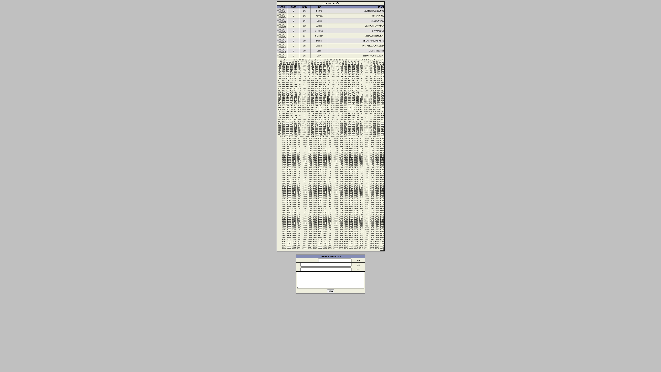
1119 (341, 149)
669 (304, 109)
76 (367, 64)
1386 (304, 175)
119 (320, 66)
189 (353, 72)
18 (337, 60)
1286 (304, 165)
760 (357, 118)
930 (299, 130)
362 (283, 85)
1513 (372, 190)
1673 (372, 206)
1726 (304, 211)
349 (337, 85)
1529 (289, 190)
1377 (351, 175)
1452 (377, 184)
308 (291, 80)
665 (320, 109)
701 (279, 111)
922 (332, 130)
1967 (299, 235)
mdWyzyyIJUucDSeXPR (373, 56)
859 (378, 126)
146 (316, 68)
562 (316, 101)
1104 (315, 147)
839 (353, 124)
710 (349, 113)
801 (295, 120)
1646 (304, 202)
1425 (310, 180)
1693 (372, 209)
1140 (335, 151)
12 (355, 60)
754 (382, 118)
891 (353, 128)
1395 (361, 178)
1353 (372, 173)
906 (291, 128)
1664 (315, 204)
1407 (299, 178)
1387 (299, 175)
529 (345, 99)
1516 (356, 190)
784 (366, 120)
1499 (341, 188)
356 (308, 85)
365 (378, 87)
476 (349, 95)
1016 (356, 138)
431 (320, 91)
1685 (310, 206)
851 (304, 124)
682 (357, 111)
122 (308, 66)
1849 (289, 223)
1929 (289, 231)
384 (299, 87)
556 (341, 101)
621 (287, 105)
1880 (335, 227)
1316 (356, 169)
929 (304, 130)
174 (308, 70)
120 (316, 66)
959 (287, 132)
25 (315, 60)
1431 (382, 182)
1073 (372, 144)
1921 (330, 231)
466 (283, 93)
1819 (341, 221)
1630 (284, 200)
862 (366, 126)
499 (361, 97)
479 (337, 95)
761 (353, 118)
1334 (366, 171)
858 (382, 126)
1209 (289, 157)
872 (324, 126)
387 (287, 87)
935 (279, 130)
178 (291, 70)
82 (349, 64)
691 (320, 111)
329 (312, 82)
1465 (310, 184)
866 (349, 126)
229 (295, 74)
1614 (366, 200)
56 (324, 62)
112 (349, 66)
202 (299, 72)
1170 (284, 153)
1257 (351, 163)
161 (361, 70)
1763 (320, 215)
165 (345, 70)
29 (303, 60)
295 (345, 80)
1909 (289, 229)
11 (359, 60)
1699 (341, 209)
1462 (325, 184)
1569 (289, 194)
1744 (315, 213)
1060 (335, 142)
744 (316, 116)
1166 (304, 153)
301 (320, 80)
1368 (294, 173)
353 (320, 85)
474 (357, 95)
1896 (356, 229)
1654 (366, 204)
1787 (299, 217)
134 (366, 68)
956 (299, 132)
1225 (310, 159)
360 (291, 85)
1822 (325, 221)
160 (366, 70)
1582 (325, 196)
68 (287, 62)
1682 (325, 206)
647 (287, 107)
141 (337, 68)
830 (283, 122)
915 (361, 130)
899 (320, 128)
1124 (315, 149)
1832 (377, 223)
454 (332, 93)
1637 (351, 202)
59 (315, 62)
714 (332, 113)
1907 (299, 229)
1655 (361, 204)
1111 (382, 149)
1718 (346, 211)
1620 (335, 200)
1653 (372, 204)
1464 (315, 184)
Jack (319, 51)
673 (287, 109)
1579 (341, 196)
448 (357, 93)
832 (382, 124)
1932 (377, 233)
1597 (351, 198)
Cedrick (319, 46)
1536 (356, 192)
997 (345, 136)
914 (366, 130)
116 (332, 66)
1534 (366, 192)
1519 (341, 190)
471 (370, 95)
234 (382, 76)
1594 (366, 198)
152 (291, 68)
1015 (361, 138)
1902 (325, 229)
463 (295, 93)
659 (345, 109)
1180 (335, 155)
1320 (335, 169)
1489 (289, 186)
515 (295, 97)
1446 (304, 182)
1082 (325, 144)
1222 (325, 159)
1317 (351, 169)
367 (370, 87)
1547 (299, 192)
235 (378, 76)
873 (320, 126)
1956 (356, 235)
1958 (346, 235)
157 (378, 70)
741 (328, 116)
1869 (289, 225)
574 (374, 103)
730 (374, 116)
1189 (289, 155)
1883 (320, 227)
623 (279, 105)
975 (328, 134)
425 (345, 91)
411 (295, 89)
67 (290, 62)
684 (349, 111)
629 (361, 107)
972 (341, 134)
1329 (289, 169)
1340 (335, 171)
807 (378, 122)
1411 (382, 180)
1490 (284, 186)
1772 (377, 217)
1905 (310, 229)
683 (353, 111)
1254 (366, 163)
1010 (281, 136)
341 (370, 85)
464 (291, 93)
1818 (346, 221)
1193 (372, 157)
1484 (315, 186)
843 (337, 124)
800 (299, 120)
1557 (351, 194)
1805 (310, 219)
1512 (377, 190)
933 (287, 130)
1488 (294, 186)
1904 (315, 229)
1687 (299, 206)
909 (279, 128)
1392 (377, 178)
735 (353, 116)
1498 (346, 188)
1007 (296, 136)
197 (320, 72)
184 (374, 72)
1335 (361, 171)
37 (383, 62)
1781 (330, 217)
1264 (315, 163)
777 (287, 118)
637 (328, 107)
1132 (377, 151)
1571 (382, 196)
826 (299, 122)
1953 (372, 235)
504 (341, 97)
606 (349, 105)
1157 (351, 153)
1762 (325, 215)
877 (304, 126)
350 (332, 85)
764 (341, 118)
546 (382, 101)
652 (374, 109)
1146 (304, 151)
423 (353, 91)
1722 (325, 211)
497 (370, 97)
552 (357, 101)
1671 (382, 206)
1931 (382, 233)
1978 (346, 237)
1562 (325, 194)
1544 (315, 192)
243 (345, 76)
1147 (299, 151)
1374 (366, 175)
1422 (325, 180)
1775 (361, 217)
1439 (341, 182)
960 (283, 132)
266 (357, 78)
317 (361, 82)
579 (353, 103)
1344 (315, 171)
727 (279, 113)
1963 (320, 235)
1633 (372, 202)
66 (293, 62)
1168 (294, 153)
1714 (366, 211)
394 (366, 89)
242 (349, 76)
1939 (341, 233)
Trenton (319, 41)
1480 (335, 186)
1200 (335, 157)
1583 (320, 196)
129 (279, 66)
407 (312, 89)
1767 (299, 215)
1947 (299, 233)
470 (374, 95)
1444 (315, 182)
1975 (361, 237)
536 (316, 99)
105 (378, 66)
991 (370, 136)
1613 (372, 200)
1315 (361, 169)
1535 (361, 192)
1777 (351, 217)
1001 (327, 136)
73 (377, 64)
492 (283, 95)
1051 (382, 142)
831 (279, 122)
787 (353, 120)
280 (299, 78)
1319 (341, 169)
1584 (315, 196)
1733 (372, 213)
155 (279, 68)
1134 (366, 151)
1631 (382, 202)
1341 (330, 171)
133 (370, 68)
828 (291, 122)
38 (380, 62)
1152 (377, 153)
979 (312, 134)
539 (304, 99)
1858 (346, 225)
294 (349, 80)
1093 (372, 147)
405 (320, 89)
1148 (294, 151)
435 (304, 91)
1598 (346, 198)
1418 (346, 180)
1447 (299, 182)
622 (283, 105)
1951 (382, 235)
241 (353, 76)
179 (287, 70)
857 (279, 124)
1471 (382, 186)
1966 (304, 235)
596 (283, 103)
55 (327, 62)
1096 (356, 147)
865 (353, 126)
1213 (372, 159)
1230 (284, 159)
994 (357, 136)
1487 (299, 186)
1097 (351, 147)
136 (357, 68)
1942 (325, 233)
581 (345, 103)
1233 (372, 161)
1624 (315, 200)
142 (332, 68)
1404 (315, 178)
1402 (325, 178)
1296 (356, 167)
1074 (366, 144)
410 (299, 89)
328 (316, 82)
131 (378, 68)
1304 (315, 167)
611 (328, 105)
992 (366, 136)
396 (357, 89)
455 (328, 93)
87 (333, 64)
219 (337, 74)
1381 (330, 175)
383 (304, 87)
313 (378, 82)
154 (283, 68)
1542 (325, 192)
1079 (341, 144)
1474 (366, 186)
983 (295, 134)
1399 (341, 178)
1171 (382, 155)
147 (312, 68)
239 (361, 76)
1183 (320, 155)
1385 (310, 175)
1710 (284, 209)
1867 (299, 225)
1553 (372, 194)
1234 (366, 161)
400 (341, 89)
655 (361, 109)
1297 (351, 167)
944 (349, 132)
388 (283, 87)
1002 (322, 136)
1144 (315, 151)
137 (353, 68)
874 (316, 126)
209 (378, 74)
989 (378, 136)
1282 (325, 165)
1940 (335, 233)
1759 (341, 215)
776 (291, 118)
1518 (346, 190)
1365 (310, 173)
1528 (294, 190)
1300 (335, 167)
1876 (356, 227)
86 (336, 64)
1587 (299, 196)
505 (337, 97)
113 (345, 66)
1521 (330, 190)
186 (366, 72)
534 (324, 99)
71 (383, 64)
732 (366, 116)
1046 (304, 140)
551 (361, 101)
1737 (351, 213)
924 (324, 130)
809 (370, 122)
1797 (351, 219)
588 (316, 103)
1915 (361, 231)
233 (279, 74)
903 (304, 128)
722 (299, 113)
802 (291, 120)
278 (308, 78)
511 (312, 97)
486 (308, 95)
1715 (361, 211)
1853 (372, 225)
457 (320, 93)
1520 (335, 190)
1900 (335, 229)
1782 (325, 217)
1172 (377, 155)
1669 (289, 204)
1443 (320, 182)
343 (361, 85)
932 (291, 130)
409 (304, 89)
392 (374, 89)
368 (366, 87)
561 (320, 101)
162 (357, 70)
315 (370, 82)
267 (353, 78)
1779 (341, 217)
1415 (361, 180)
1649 (289, 202)
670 (299, 109)
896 (332, 128)
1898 (346, 229)
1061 (330, 142)
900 (316, 128)
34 (287, 60)
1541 (330, 192)
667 (312, 109)
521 (378, 99)
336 (283, 82)
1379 (341, 175)
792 (332, 120)
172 (316, 70)
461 (304, 93)
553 (353, 101)
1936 (356, 233)
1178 (346, 155)
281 (295, 78)
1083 (320, 144)
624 (382, 107)
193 (337, 72)
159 (370, 70)
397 (353, 89)
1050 (284, 140)
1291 (382, 167)
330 (308, 82)
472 (366, 95)
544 (283, 99)
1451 (382, 184)
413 (287, 89)
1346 (304, 171)
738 (341, 116)
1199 (341, 157)
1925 (310, 231)
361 (287, 85)
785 (361, 120)
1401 (330, 178)
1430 (284, 180)
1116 (356, 149)
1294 (366, 167)
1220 (335, 159)
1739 (341, 213)
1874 (366, 227)
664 (324, 109)
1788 (294, 217)
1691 (382, 209)
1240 (335, 161)
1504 (315, 188)
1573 (372, 196)
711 (345, 113)
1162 (325, 153)
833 (378, 124)
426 (341, 91)
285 (279, 78)
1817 (351, 221)
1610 (284, 198)
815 (345, 122)
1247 (299, 161)
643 (304, 107)
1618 (346, 200)
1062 (325, 142)
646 (291, 107)
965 (370, 134)
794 (324, 120)
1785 (310, 217)
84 (343, 64)
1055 (361, 142)
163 (353, 70)
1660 (335, 204)
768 (324, 118)
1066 (304, 142)
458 (316, 93)
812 (357, 122)
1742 (325, 213)
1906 (304, 229)
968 (357, 134)
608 (341, 105)
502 (349, 97)
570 (283, 101)
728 (382, 116)
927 (312, 130)
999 (337, 136)
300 (324, 80)
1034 (366, 140)
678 (374, 111)
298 (332, 80)
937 (378, 132)
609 (337, 105)
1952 (377, 235)
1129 (289, 149)
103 (280, 64)
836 (366, 124)
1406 (304, 178)
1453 (372, 184)
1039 (341, 140)
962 (382, 134)
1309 (289, 167)
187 (361, 72)
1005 (307, 136)
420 (366, 91)
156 (382, 70)
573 (378, 103)
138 (349, 68)
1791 (382, 219)
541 (295, 99)
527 (353, 99)
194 (332, 72)
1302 (325, 167)
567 (295, 101)
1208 (294, 157)
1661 (330, 204)
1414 (366, 180)
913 (370, 130)
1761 (330, 215)
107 (370, 66)
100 (292, 64)
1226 (304, 159)
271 (337, 78)
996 (349, 136)
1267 (299, 163)
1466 (304, 184)
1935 (361, 233)
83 (346, 64)
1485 (310, 186)
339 (378, 85)
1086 (304, 144)
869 (337, 126)
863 (361, 126)
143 (328, 68)
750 (291, 116)
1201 (330, 157)
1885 (310, 227)
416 (382, 91)
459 (312, 93)
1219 (341, 159)
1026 (304, 138)
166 (341, 70)
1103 (320, 147)
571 (279, 101)
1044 (315, 140)
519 (279, 97)
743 (320, 116)
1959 (341, 235)
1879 (341, 227)
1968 (294, 235)
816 (341, 122)
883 (279, 126)
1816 (356, 221)
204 (291, 72)
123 (304, 66)
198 (316, 72)
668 (308, 109)
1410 (284, 178)
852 (299, 124)
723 (295, 113)
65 (296, 62)
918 (349, 130)
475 (353, 95)
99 (296, 64)
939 (370, 132)
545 (279, 99)
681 (361, 111)
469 (378, 95)
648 (283, 107)
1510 (284, 188)
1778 (346, 217)
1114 (366, 149)
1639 (341, 202)
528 (349, 99)
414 (283, 89)
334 (291, 82)
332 (299, 82)
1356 (356, 173)
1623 (320, 200)
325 (328, 82)
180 (283, 70)
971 (345, 134)
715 (328, 113)
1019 (341, 138)
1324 (315, 169)
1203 (320, 157)
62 (306, 62)
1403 (320, 178)
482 (324, 95)
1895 (361, 229)
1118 (346, 149)
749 (295, 116)
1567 (299, 194)
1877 (351, 227)
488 (299, 95)
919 (345, 130)
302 (316, 80)
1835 (361, 223)
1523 (320, 190)
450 (349, 93)
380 (316, 87)
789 (345, 120)
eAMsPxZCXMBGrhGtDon (373, 46)
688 (332, 111)
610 (332, 105)
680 (366, 111)
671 (295, 109)
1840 (335, 223)
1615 (361, 200)
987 (279, 134)
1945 (310, 233)
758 (366, 118)
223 (320, 74)
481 (328, 95)
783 (370, 120)
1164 (315, 153)
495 (378, 97)
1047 (299, 140)
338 (382, 85)
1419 (341, 180)
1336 (356, 171)
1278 (346, 165)
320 (349, 82)
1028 (294, 138)
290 (366, 80)
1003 (317, 136)
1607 (299, 198)
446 (366, 93)
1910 (284, 229)
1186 (304, 155)
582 (341, 103)
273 (328, 78)
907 (287, 128)
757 (370, 118)
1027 (299, 138)
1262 (325, 163)
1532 (377, 192)
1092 (377, 147)
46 (355, 62)
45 (358, 62)
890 (357, 128)
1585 (310, 196)
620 (291, 105)
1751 (382, 215)
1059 (341, 142)
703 (378, 113)
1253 (372, 163)
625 (378, 107)
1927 (299, 231)
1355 (361, 173)
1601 (330, 198)
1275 (361, 165)
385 (295, 87)
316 (366, 82)
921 (337, 130)
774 (299, 118)
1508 (294, 188)
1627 (299, 200)
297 (337, 80)
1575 (361, 196)
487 (304, 95)
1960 (335, 235)
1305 (310, 167)
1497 (351, 188)
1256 (356, 163)
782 (374, 120)
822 (316, 122)
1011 (382, 138)
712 (341, 113)
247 (328, 76)
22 (324, 60)
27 (309, 60)
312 (382, 82)
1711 (382, 211)
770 (316, 118)
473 (361, 95)
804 (283, 120)
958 (291, 132)
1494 (366, 188)
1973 (372, 237)
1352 (377, 173)
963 (378, 134)
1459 (341, 184)
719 (312, 113)
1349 (289, 171)
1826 (304, 221)
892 (349, 128)
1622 (325, 200)
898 (324, 128)
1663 (320, 204)
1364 (315, 173)
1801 (330, 219)
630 (357, 107)
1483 (320, 186)
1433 (372, 182)
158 (374, 70)
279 (304, 78)
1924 (315, 231)
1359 (341, 173)
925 (320, 130)
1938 (346, 233)
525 (361, 99)
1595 (361, 198)
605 (353, 105)
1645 (310, 202)
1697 (351, 209)
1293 (372, 167)
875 (312, 126)
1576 (356, 196)
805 (279, 120)
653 (370, 109)
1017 (351, 138)
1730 (284, 211)
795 (320, 120)
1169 (289, 153)
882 (283, 126)
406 (316, 89)
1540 (335, 192)
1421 (330, 180)
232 (283, 74)
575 (370, 103)
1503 (320, 188)
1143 (320, 151)
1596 (356, 198)
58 (318, 62)
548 (374, 101)
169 (328, 70)
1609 (289, 198)
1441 (330, 182)
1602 (325, 198)
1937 (351, 233)
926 (316, 130)
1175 (361, 155)
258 (283, 76)
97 (302, 64)
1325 (310, 169)
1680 (335, 206)
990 (374, 136)
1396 (356, 178)
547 (378, 101)
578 (357, 103)
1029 (289, 138)
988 (382, 136)
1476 (356, 186)
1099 (341, 147)
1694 (366, 209)
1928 (294, 231)
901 (312, 128)
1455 (361, 184)
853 (295, 124)
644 (299, 107)
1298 (346, 167)
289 (370, 80)
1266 (304, 163)
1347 (299, 171)
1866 (304, 225)
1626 (304, 200)
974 (332, 134)
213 (361, 74)
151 (295, 68)
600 (374, 105)
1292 (377, 167)
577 (361, 103)
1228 (294, 159)
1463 (320, 184)
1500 (335, 188)
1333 (372, 171)
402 (332, 89)
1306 (304, 167)
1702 (325, 209)
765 (337, 118)
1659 (341, 204)
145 (320, 68)
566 (299, 101)
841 (345, 124)
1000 (332, 136)
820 (324, 122)
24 (318, 60)
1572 (377, 196)
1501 (330, 188)
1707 (299, 209)
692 (316, 111)
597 (279, 103)
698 (291, 111)
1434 (366, 182)
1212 (377, 159)
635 (337, 107)
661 (337, 109)
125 (295, 66)
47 (352, 62)
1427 (299, 180)
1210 (284, 157)
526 (357, 99)
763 (345, 118)
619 (295, 105)
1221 (330, 159)
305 (304, 80)
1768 (294, 215)
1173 (372, 155)
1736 (356, 213)
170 (324, 70)
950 (324, 132)
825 (304, 122)
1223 (320, 159)
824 (308, 122)
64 (299, 62)
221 (328, 74)
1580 (335, 196)
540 (299, 99)
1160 (335, 153)
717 (320, 113)
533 (328, 99)
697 (295, 111)
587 (320, 103)
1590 (284, 196)
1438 (346, 182)
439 (287, 91)
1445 (310, 182)
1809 (289, 219)
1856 (356, 225)
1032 (377, 140)
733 (361, 116)
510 (316, 97)
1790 (284, 217)
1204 (315, 157)
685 (345, 111)
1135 (361, 151)
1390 (284, 175)
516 (291, 97)
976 (324, 134)
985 (287, 134)
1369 (289, 173)
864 (357, 126)
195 (328, 72)
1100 (335, 147)
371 (353, 87)
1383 (320, 175)
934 (283, 130)
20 (331, 60)
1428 (294, 180)
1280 (335, 165)
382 (308, 87)
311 (279, 80)
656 (357, 109)
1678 (346, 206)
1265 (310, 163)
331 (304, 82)
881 (287, 126)
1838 (346, 223)
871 (328, 126)
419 (370, 91)
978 (316, 134)
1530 (284, 190)
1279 (341, 165)
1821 (330, 221)
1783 (320, 217)
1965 (310, 235)
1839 (341, 223)
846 (324, 124)
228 (299, 74)
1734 (366, 213)
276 (316, 78)
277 (312, 78)
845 (328, 124)
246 (332, 76)
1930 (284, 231)
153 (287, 68)
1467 (299, 184)
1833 (372, 223)
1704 (315, 209)
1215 (361, 159)
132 (374, 68)
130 (382, 68)
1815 (361, 221)
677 (378, 111)
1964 (315, 235)
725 (287, 113)
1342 (325, 171)
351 (328, 85)
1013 (372, 138)
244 (341, 76)
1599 (341, 198)
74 (374, 64)
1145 (310, 151)
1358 (346, 173)
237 (370, 76)
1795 (361, 219)
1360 (335, 173)
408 (308, 89)
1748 (294, 213)
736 (349, 116)
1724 (315, 211)
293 (353, 80)
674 (283, 109)
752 (283, 116)
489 (295, 95)
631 (353, 107)
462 (299, 93)
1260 (335, 163)
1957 (351, 235)
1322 (325, 169)
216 (349, 74)
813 (353, 122)
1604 (315, 198)
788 (349, 120)
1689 (289, 206)
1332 (377, 171)
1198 (346, 157)
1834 (366, 223)
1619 (341, 200)
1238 (346, 161)
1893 (372, 229)
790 (341, 120)
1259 (341, 163)
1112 (377, 149)
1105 (310, 147)
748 (299, 116)
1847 (299, 223)
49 (346, 62)
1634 (366, 202)
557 (337, 101)
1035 (361, 140)
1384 (315, 175)
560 (324, 101)
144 (324, 68)
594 (291, 103)
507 (328, 97)
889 (361, 128)
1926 (304, 231)
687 (337, 111)
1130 (284, 149)
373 (345, 87)
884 (382, 128)
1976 (356, 237)
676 (382, 111)
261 (378, 78)
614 (316, 105)
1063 (320, 142)
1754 (366, 215)
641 (312, 107)
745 (312, 116)
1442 (325, 182)
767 (328, 118)
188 (357, 72)
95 (309, 64)
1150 (284, 151)
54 (330, 62)
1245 (310, 161)
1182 (325, 155)
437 (295, 91)
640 (316, 107)
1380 (335, 175)
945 (345, 132)
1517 (351, 190)
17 (340, 60)
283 (287, 78)
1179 (341, 155)
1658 (346, 204)
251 (312, 76)
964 (374, 134)
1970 (284, 235)
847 (320, 124)
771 (312, 118)
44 (361, 62)
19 (334, 60)
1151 (382, 153)
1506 (304, 188)
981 (304, 134)
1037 (351, 140)
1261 (330, 163)
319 (353, 82)
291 (361, 80)
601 (370, 105)
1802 (325, 219)
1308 (294, 167)
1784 (315, 217)
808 (374, 122)
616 (308, 105)
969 (353, 134)
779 (279, 118)
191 (345, 72)
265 (361, 78)
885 (378, 128)
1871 (382, 227)
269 (345, 78)
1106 (304, 147)
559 (328, 101)
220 (332, 74)
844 (332, 124)
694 (308, 111)
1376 (356, 175)
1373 (372, 175)
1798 (346, 219)
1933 (372, 233)
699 (287, 111)
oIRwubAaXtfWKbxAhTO (373, 41)
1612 (377, 200)
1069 (289, 142)
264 (366, 78)
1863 (320, 225)
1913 (372, 231)
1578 (346, 196)
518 (283, 97)
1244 (315, 161)
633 (345, 107)
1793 (372, 219)
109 (361, 66)
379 (320, 87)
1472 (377, 186)
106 (374, 66)
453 (337, 93)
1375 (361, 175)
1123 (320, 149)
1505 (310, 188)
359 (295, 85)
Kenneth (319, 16)
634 (341, 107)
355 (312, 85)
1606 (304, 198)
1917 (351, 231)
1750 (284, 213)
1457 (351, 184)
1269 (289, 163)
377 (328, 87)
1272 (377, 165)
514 (299, 97)
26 (312, 60)
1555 (361, 194)
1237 (351, 161)
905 (295, 128)
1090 (284, 144)
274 (324, 78)
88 (330, 64)
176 (299, 70)
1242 (325, 161)
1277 (351, 165)
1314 (366, 169)
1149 (289, 151)
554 (349, 101)
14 (349, 60)
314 (374, 82)
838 (357, 124)
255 (295, 76)
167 (337, 70)
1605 (310, 198)
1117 (351, 149)
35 (284, 60)
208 (382, 74)
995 (353, 136)
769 (320, 118)
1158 (346, 153)
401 (337, 89)
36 (281, 60)
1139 (341, 151)
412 (291, 89)
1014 (366, 138)
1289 (289, 165)
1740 (335, 213)
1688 (294, 206)
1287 (299, 165)
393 (370, 89)
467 (279, 93)
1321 (330, 169)
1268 (294, 163)
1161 (330, 153)
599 (378, 105)
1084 (315, 144)
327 (320, 82)
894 (341, 128)
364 (382, 87)
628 (366, 107)
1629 (289, 200)
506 (332, 97)
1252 (377, 163)
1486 (304, 186)
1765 (310, 215)
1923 (320, 231)
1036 (356, 140)
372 (349, 87)
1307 (299, 167)
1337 (351, 171)
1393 (372, 178)
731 (370, 116)
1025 (310, 138)
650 (382, 109)
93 (315, 64)
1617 (351, 200)
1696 (356, 209)
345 (353, 85)
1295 (361, 167)
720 (308, 113)
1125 (310, 149)
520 (382, 99)
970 (349, 134)
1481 (330, 186)
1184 (315, 155)
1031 (382, 140)
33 (290, 60)
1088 (294, 144)
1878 (346, 227)
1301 (330, 167)
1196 (356, 157)
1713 (372, 211)
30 (300, 60)
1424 (315, 180)
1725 (310, 211)
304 (308, 80)
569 (287, 101)
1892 (377, 229)
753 (279, 116)
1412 (377, 180)
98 (299, 64)
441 (279, 91)
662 (332, 109)
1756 (356, 215)
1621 (330, 200)
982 (299, 134)
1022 (325, 138)
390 (382, 89)
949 (328, 132)
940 (366, 132)
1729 (289, 211)
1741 (330, 213)
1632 (377, 202)
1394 (366, 178)
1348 (294, 171)
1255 (361, 163)
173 (312, 70)
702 (382, 113)
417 (378, 91)
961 (279, 132)
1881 (330, 227)
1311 (382, 169)
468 (382, 95)
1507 (299, 188)
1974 (366, 237)
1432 (377, 182)
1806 (304, 219)
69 (284, 62)
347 (345, 85)
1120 (335, 149)
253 (304, 76)
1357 (351, 173)
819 (328, 122)
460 (308, 93)
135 (361, 68)
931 (295, 130)
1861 (330, 225)
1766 (304, 215)
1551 (382, 194)
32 (293, 60)
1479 (341, 186)
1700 (335, 209)
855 (287, 124)
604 (357, 105)
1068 (294, 142)
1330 (284, 169)
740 (332, 116)
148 (308, 68)
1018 (346, 138)
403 (328, 89)
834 (374, 124)
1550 (284, 192)
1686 (304, 206)
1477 (351, 186)
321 (345, 82)
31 (297, 60)
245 (337, 76)
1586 (304, 196)
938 (374, 132)
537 (312, 99)
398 (349, 89)
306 (299, 80)
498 (366, 97)
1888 (294, 227)
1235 (361, 161)
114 (341, 66)
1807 (299, 219)
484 (316, 95)
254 (299, 76)
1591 (382, 198)
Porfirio (319, 11)
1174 (366, 155)
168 (332, 70)
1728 (294, 211)
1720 (335, 211)
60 (312, 62)
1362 (325, 173)
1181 (330, 155)
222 (324, 74)
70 (281, 62)
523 (370, 99)
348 (341, 85)
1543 (320, 192)
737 (345, 116)
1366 (304, 173)
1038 (346, 140)
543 (287, 99)
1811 (382, 221)
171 (320, 70)
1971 (382, 237)
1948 (294, 233)
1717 (351, 211)
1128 (294, 149)
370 (357, 87)
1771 (382, 217)
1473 (372, 186)
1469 (289, 184)
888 (366, 128)
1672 (377, 206)
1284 (315, 165)
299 (328, 80)
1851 (382, 225)
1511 (382, 190)
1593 (372, 198)
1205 (310, 157)
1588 (294, 196)
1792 (377, 219)
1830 (284, 221)
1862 (325, 225)
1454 (366, 184)
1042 (325, 140)
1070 (284, 142)
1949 (289, 233)
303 (312, 80)
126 (291, 66)
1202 (325, 157)
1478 (346, 186)
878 (299, 126)
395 (361, 89)
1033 (372, 140)
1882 (325, 227)
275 (320, 78)
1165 (310, 153)
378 (324, 87)
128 (283, 66)
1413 (372, 180)
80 (355, 64)
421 (361, 91)
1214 (366, 159)
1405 (310, 178)
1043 (320, 140)
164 (349, 70)
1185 (310, 155)
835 (370, 124)
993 (361, 136)
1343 (320, 171)
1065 (310, 142)
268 (349, 78)
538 (308, 99)
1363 (320, 173)
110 (357, 66)
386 (291, 87)
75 (371, 64)
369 (361, 87)
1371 (382, 175)
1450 (284, 182)
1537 (351, 192)
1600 (335, 198)
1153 (372, 153)
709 (353, 113)
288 (374, 80)
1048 (294, 140)
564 (308, 101)
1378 (346, 175)
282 (291, 78)
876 (308, 126)
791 (337, 120)
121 (312, 66)
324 (332, 82)
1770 (284, 215)
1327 (299, 169)
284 (283, 78)
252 (308, 76)
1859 (341, 225)
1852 (377, 225)
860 (374, 126)
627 (370, 107)
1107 (299, 147)
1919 (341, 231)
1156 (356, 153)
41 (371, 62)
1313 (372, 169)
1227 (299, 159)
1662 (325, 204)
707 (361, 113)
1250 (284, 161)
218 (341, 74)
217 (345, 74)
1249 (289, 161)
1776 (356, 217)
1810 (284, 219)
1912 (377, 231)
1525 (310, 190)
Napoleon (319, 36)
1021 (330, 138)
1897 (351, 229)
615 (312, 105)
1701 (330, 209)
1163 (320, 153)
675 (279, 109)
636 (332, 107)
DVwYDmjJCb (378, 31)
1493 (372, 188)
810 (366, 122)
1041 (330, 140)
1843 (320, 223)
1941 (330, 233)
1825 (310, 221)
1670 (284, 204)
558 (332, 101)
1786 (304, 217)
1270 (284, 163)
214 (357, 74)
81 (352, 64)
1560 (335, 194)
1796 (356, 219)
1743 (320, 213)
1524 (315, 190)
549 (370, 101)
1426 (304, 180)
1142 (325, 151)
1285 (310, 165)
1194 (366, 157)
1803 (320, 219)
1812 (377, 221)
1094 (366, 147)
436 (299, 91)
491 (287, 95)
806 (382, 122)
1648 (294, 202)
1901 (330, 229)
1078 (346, 144)
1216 (356, 159)
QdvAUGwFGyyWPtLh (374, 26)
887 (370, 128)
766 (332, 118)
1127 (299, 149)
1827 (299, 221)
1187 (299, 155)
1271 (382, 165)
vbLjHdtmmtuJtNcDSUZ (374, 11)
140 (341, 68)
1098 (346, 147)
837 (361, 124)
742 (324, 116)
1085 (310, 144)
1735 (361, 213)
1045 (310, 140)
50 (343, 62)
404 (324, 89)
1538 (346, 192)
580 (349, 103)
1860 (335, 225)
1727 (299, 211)
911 (378, 130)
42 (367, 62)
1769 (289, 215)
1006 (301, 136)
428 (332, 91)
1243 (320, 161)
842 (341, 124)
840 (349, 124)
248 (324, 76)
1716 (356, 211)
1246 (304, 161)
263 (370, 78)
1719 (341, 211)
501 (353, 97)
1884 (315, 227)
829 (287, 122)
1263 (320, 163)
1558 (346, 194)
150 (299, 68)
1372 (377, 175)
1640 (335, 202)
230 (291, 74)
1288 (294, 165)
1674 (366, 206)
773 (304, 118)
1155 (361, 153)
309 (287, 80)
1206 (304, 157)
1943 (320, 233)
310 (283, 80)
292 (357, 80)
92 (318, 64)
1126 (304, 149)
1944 (315, 233)
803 (287, 120)
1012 (377, 138)
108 (366, 66)
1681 (330, 206)
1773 (372, 217)
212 (366, 74)
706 (366, 113)
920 (341, 130)
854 (291, 124)
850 (308, 124)
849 (312, 124)
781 (378, 120)
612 (324, 105)
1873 (372, 227)
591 (304, 103)
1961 (330, 235)
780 (382, 120)
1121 (330, 149)
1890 (284, 227)
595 (287, 103)
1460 (335, 184)
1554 (366, 194)
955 (304, 132)
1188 (294, 155)
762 (349, 118)
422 (357, 91)
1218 (346, 159)
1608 (294, 198)
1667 (299, 204)
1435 (361, 182)
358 (299, 85)
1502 (325, 188)
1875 (361, 227)
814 (349, 122)
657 (353, 109)
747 (304, 116)
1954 (366, 235)
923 (328, 130)
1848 (294, 223)
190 (349, 72)
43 (364, 62)
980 (308, 134)
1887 (299, 227)
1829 (289, 221)
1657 (351, 204)
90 (324, 64)
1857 (351, 225)
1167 (299, 153)
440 (283, 91)
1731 (382, 213)
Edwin (319, 21)
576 (366, 103)
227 (304, 74)
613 (320, 105)
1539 (341, 192)
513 (304, 97)
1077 (351, 144)
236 (374, 76)
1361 (330, 173)
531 (337, 99)
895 (337, 128)
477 (345, 95)
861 (370, 126)
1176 (356, 155)
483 (320, 95)
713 (337, 113)
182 (382, 72)
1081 (330, 144)
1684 (315, 206)
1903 (320, 229)
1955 (361, 235)
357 (304, 85)
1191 (382, 157)
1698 (346, 209)
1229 (289, 159)
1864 (315, 225)
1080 (335, 144)
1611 (382, 200)
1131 (382, 151)
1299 (341, 167)
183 (378, 72)
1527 (299, 190)
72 (380, 64)
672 (291, 109)
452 (341, 93)
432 (316, 91)
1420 (335, 180)
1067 (299, 142)
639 (320, 107)
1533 (372, 192)
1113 (372, 149)
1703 (320, 209)
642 (308, 107)
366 (374, 87)
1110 (284, 147)
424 (349, 91)
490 (291, 95)
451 (345, 93)
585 (328, 103)
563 (312, 101)
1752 (377, 215)
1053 (372, 142)
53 (333, 62)
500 (357, 97)
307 (295, 80)
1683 (320, 206)
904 (299, 128)
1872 (377, 227)
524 (366, 99)
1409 (289, 178)
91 (321, 64)
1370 (284, 173)
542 (291, 99)
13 (352, 60)
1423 (320, 180)
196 (324, 72)
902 (308, 128)
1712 (377, 211)
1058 (346, 142)
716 (324, 113)
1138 (346, 151)
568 (291, 101)
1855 (361, 225)
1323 (320, 169)
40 (374, 62)
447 (361, 93)
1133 (372, 151)
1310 (284, 167)
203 (295, 72)
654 (366, 109)
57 (321, 62)
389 (279, 87)
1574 (366, 196)
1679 (341, 206)
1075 (361, 144)
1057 (351, 142)
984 (291, 134)
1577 (351, 196)
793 (328, 120)
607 (345, 105)
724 (291, 113)
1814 (366, 221)
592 (299, 103)
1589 (289, 196)
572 (382, 103)
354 (316, 85)
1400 (335, 178)
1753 (372, 215)
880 (291, 126)
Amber (319, 26)
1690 (284, 206)
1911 (382, 231)
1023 (320, 138)
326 (324, 82)
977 (320, 134)
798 (308, 120)
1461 (330, 184)
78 (361, 64)
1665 (310, 204)
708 (357, 113)
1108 (294, 147)
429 (328, 91)
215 (353, 74)
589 (312, 103)
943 (353, 132)
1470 (284, 184)
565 (304, 101)
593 (295, 103)
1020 (335, 138)
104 (382, 66)
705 (370, 113)
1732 (377, 213)
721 (304, 113)
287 (378, 80)
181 (279, 70)
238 (366, 76)
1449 (289, 182)
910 (382, 130)
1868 (294, 225)
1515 (361, 190)
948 (332, 132)
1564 (315, 194)
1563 (320, 194)
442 (382, 93)
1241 (330, 161)
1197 (351, 157)
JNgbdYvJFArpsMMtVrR (374, 36)
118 (324, 66)
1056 (356, 142)
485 (312, 95)
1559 (341, 194)
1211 (382, 159)
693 (312, 111)
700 (283, 111)
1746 (304, 213)
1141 (330, 151)
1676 (356, 206)
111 (353, 66)
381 (312, 87)
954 (308, 132)
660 (341, 109)
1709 (289, 209)
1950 (284, 233)
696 (299, 111)
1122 (325, 149)
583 (337, 103)
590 (308, 103)
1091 (382, 147)
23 (321, 60)
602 (366, 105)
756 (374, 118)
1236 (356, 161)
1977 (351, 237)
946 (341, 132)
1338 (346, 171)
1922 (325, 231)
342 (366, 85)
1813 (372, 221)
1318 (346, 169)
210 (374, 74)
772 (308, 118)
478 (341, 95)
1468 (294, 184)
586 (324, 103)
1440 (335, 182)
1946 (304, 233)
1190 (284, 155)
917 (353, 130)
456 (324, 93)
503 (345, 97)
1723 (320, 211)
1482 (325, 186)
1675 (361, 206)
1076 (356, 144)
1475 (361, 186)
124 (299, 66)
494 (382, 97)
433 (312, 91)
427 (337, 91)
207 (279, 72)
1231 (382, 161)
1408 (294, 178)
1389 (289, 175)
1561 (330, 194)
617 (304, 105)
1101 (330, 147)
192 (341, 72)
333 (295, 82)
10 (362, 60)
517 (287, 97)
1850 (284, 223)
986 (283, 134)
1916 (356, 231)
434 (308, 91)
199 (312, 72)
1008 (291, 136)
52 (336, 62)
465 (287, 93)
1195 (361, 157)
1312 (377, 169)
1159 (341, 153)
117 (328, 66)
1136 (356, 151)
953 (312, 132)
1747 (299, 213)
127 (287, 66)
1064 (315, 142)
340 (374, 85)
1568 (294, 194)
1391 (382, 178)
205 (287, 72)
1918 (346, 231)
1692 (377, 209)
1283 (320, 165)
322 (341, 82)
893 (345, 128)
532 (332, 99)
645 (295, 107)
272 (332, 78)
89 (327, 64)
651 (378, 109)
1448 (294, 182)
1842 (325, 223)
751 (287, 116)
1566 (304, 194)
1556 (356, 194)
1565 (310, 194)
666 (316, 109)
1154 (366, 153)
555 (345, 101)
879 (295, 126)
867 (345, 126)
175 (304, 70)
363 (279, 85)
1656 (356, 204)
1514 (366, 190)
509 (320, 97)
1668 (294, 204)
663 (328, 109)
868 (341, 126)
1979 (341, 237)
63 (302, 62)
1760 (335, 215)
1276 (356, 165)
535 (320, 99)
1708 (294, 209)
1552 (377, 194)
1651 (382, 204)
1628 (294, 200)
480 (332, 95)
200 (308, 72)
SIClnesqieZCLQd (376, 51)
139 (345, 68)
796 (316, 120)
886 (374, 128)
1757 (351, 215)
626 (374, 107)
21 (328, 60)
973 (337, 134)
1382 (325, 175)
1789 (289, 217)
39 (377, 62)
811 (361, 122)
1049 (289, 140)
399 (345, 89)
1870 (284, 225)
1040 (335, 140)
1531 (382, 192)
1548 (294, 192)
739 (337, 116)
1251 (382, 163)
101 (288, 64)
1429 (289, 180)
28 (306, 60)
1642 (325, 202)
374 (341, 87)
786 (357, 120)
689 (328, 111)
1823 (320, 221)
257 (287, 76)
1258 (346, 163)
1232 (377, 161)
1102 (325, 147)
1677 (351, 206)
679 (370, 111)
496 (374, 97)
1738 (346, 213)
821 (320, 122)
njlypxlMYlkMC (378, 16)
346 (349, 85)
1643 (320, 202)
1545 (310, 192)
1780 (335, 217)
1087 (299, 144)
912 (374, 130)
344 (357, 85)
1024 (315, 138)
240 (357, 76)
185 (370, 72)
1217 (351, 159)
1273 (372, 165)
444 (374, 93)
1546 (304, 192)
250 (316, 76)
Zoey (319, 56)
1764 (315, 215)
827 (295, 122)
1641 (330, 202)
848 (316, 124)
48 (349, 62)
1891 (382, 229)
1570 (284, 194)
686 (341, 111)
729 (378, 116)
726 (283, 113)
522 (374, 99)
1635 (361, 202)
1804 (315, 219)
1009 (286, 136)
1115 (361, 149)
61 (309, 62)
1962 (325, 235)
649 (279, 107)
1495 (361, 188)
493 (279, 95)
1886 (304, 227)
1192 (377, 157)
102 (284, 64)
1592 (377, 198)
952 (316, 132)
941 (361, 132)
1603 (320, 198)
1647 (299, 202)
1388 (294, 175)
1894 (366, 229)
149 (304, 68)
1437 (351, 182)
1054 (366, 142)
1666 (304, 204)
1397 (351, 178)
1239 (341, 161)
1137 (351, 151)
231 (287, 74)
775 (295, 118)
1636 (356, 202)
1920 (335, 231)
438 (291, 91)
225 (312, 74)
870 (332, 126)
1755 (361, 215)
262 (374, 78)
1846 (304, 223)
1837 (351, 223)
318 (357, 82)
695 (304, 111)
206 (283, 72)
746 (308, 116)
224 (316, 74)
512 (308, 97)
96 (306, 64)
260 (382, 78)
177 (295, 70)
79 (358, 64)
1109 (289, 147)
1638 (346, 202)
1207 (299, 157)
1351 (382, 173)
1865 (310, 225)
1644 (315, 202)
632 (349, 107)
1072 (377, 144)
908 (283, 128)
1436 (356, 182)
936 (382, 132)
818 (332, 122)
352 (324, 85)
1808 (294, 219)
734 (357, 116)
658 (349, 109)
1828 (294, 221)
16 (343, 60)
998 (341, 136)
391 (378, 89)
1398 (346, 178)
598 (382, 105)
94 (312, 64)
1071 (382, 144)
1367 (299, 173)
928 (308, 130)
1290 (284, 165)
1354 (366, 173)
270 (341, 78)
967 (361, 134)
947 (337, 132)
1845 (310, 223)
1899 (341, 229)
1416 (356, 180)
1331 (382, 171)
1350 (284, 171)
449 (353, 93)
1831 (382, 223)
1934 (366, 233)
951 (320, 132)
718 (316, 113)
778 (283, 118)
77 (364, 64)
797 (312, 120)
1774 (366, 217)
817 (337, 122)
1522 (325, 190)
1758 (346, 215)
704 (374, 113)
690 (324, 111)
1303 (320, 167)
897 (328, 128)
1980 (335, 237)
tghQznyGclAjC (377, 21)
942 (357, 132)
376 (332, 87)
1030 (284, 138)
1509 (289, 188)
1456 (356, 184)
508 (324, 97)
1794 (366, 219)
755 (378, 118)
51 (340, 62)
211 (370, 74)
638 (324, 107)
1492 (377, 188)
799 (304, 120)
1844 (315, 223)
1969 (289, 235)
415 (279, 89)
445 (370, 93)
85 (340, 64)
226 (308, 74)
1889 (289, 227)
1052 (377, 142)
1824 (315, 221)
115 (337, 66)
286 (382, 80)
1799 (341, 219)
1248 (294, 161)
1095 (361, 147)
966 (366, 134)
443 (378, 93)
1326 (304, 169)
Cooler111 (319, 31)
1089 (289, 144)
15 (346, 60)
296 (341, 80)
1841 (330, 223)
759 (361, 118)
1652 (377, 204)
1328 (294, 169)
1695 (361, 209)
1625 (310, 200)
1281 (330, 165)
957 (295, 132)
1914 (366, 231)
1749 (289, 213)
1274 (366, 165)
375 (337, 87)
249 (320, 76)
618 (299, 105)
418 (374, 91)
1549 (289, 192)
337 (279, 82)
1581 (330, 196)
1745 (310, 213)
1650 (284, 202)
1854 (366, 225)
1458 (346, 184)
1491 (382, 188)
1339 (341, 171)
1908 (294, 229)
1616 (356, 200)
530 (341, 99)
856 (283, 124)
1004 (312, 136)
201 (304, 72)
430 (324, 91)
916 (357, 130)
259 (279, 76)
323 (337, 82)
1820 (335, 221)
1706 (304, 209)
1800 (335, 219)
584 (332, 103)
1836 (356, 223)
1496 (356, 188)
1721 (330, 211)
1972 (377, 237)
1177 (351, 155)
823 (312, 122)
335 (287, 82)
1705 (310, 209)
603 (361, 105)
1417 (351, 180)
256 (291, 76)
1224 (315, 159)
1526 (304, 190)
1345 (310, 171)
